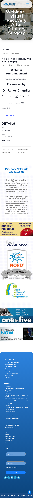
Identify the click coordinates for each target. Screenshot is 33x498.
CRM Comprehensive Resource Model (17, 407)
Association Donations (11, 373)
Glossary (7, 434)
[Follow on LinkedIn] (18, 477)
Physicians (8, 386)
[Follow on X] (8, 477)
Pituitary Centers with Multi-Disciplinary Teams (17, 395)
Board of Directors (10, 364)
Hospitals (8, 393)
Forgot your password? (11, 467)
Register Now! (6, 108)
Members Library (10, 436)
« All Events (5, 49)
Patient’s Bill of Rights (12, 418)
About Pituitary (9, 427)
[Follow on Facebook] (5, 477)
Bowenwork (9, 405)
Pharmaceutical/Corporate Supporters (16, 398)
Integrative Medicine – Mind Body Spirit (16, 401)
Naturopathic (10, 409)
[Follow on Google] (15, 477)
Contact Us (8, 377)
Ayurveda (9, 403)
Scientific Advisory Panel (12, 362)
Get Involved (8, 369)
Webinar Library (9, 438)
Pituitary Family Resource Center (14, 388)
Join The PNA (9, 375)
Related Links (9, 440)
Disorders (8, 430)
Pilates (8, 414)
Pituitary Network (10, 371)
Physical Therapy (11, 411)
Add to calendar (10, 115)
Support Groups (9, 391)
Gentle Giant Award (10, 366)
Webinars (4, 143)
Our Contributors (11, 416)
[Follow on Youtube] (12, 477)
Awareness (8, 443)
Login (15, 472)
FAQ (6, 432)
